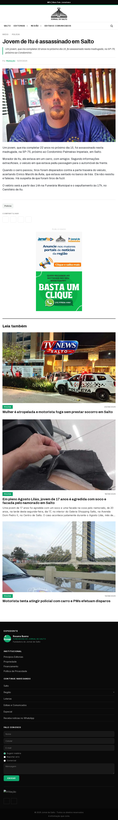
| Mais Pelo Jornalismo (59, 2)
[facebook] (14, 801)
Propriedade (10, 661)
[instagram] (7, 801)
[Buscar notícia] (111, 26)
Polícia (16, 34)
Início (5, 34)
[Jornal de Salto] (59, 14)
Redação (10, 61)
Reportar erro (13, 757)
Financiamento (11, 666)
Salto (7, 26)
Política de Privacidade (15, 671)
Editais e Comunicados (58, 26)
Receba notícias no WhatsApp (19, 718)
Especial (8, 711)
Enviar (11, 778)
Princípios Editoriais (13, 657)
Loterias (8, 698)
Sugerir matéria (14, 753)
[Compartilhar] (5, 219)
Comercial (11, 760)
